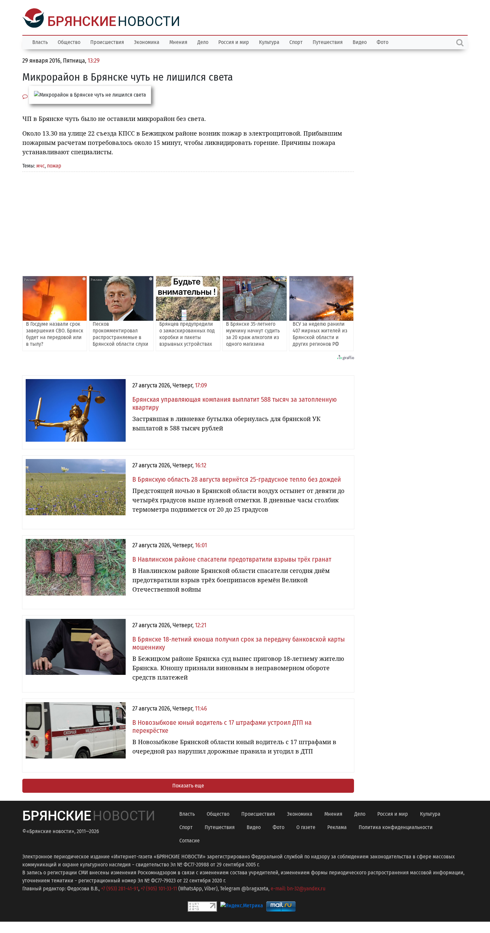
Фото (382, 41)
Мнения (178, 41)
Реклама (337, 826)
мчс (40, 165)
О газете (305, 826)
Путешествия (328, 41)
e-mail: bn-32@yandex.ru (298, 888)
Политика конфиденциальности (396, 826)
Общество (69, 41)
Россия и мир (233, 41)
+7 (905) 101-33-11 (159, 888)
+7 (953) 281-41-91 (119, 888)
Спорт (296, 41)
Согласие (189, 840)
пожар (54, 165)
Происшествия (107, 41)
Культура (269, 41)
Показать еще (188, 785)
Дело (202, 41)
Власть (40, 41)
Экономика (146, 41)
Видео (360, 41)
